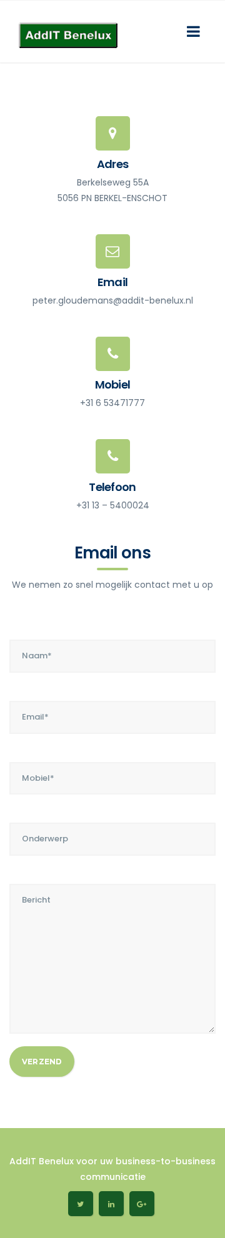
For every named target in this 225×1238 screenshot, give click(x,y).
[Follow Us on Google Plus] (141, 1203)
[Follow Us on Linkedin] (111, 1203)
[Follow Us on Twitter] (80, 1203)
